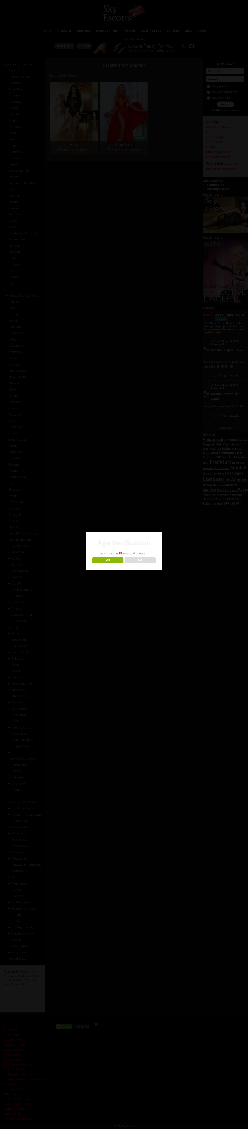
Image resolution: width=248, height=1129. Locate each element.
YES (108, 560)
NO (140, 560)
